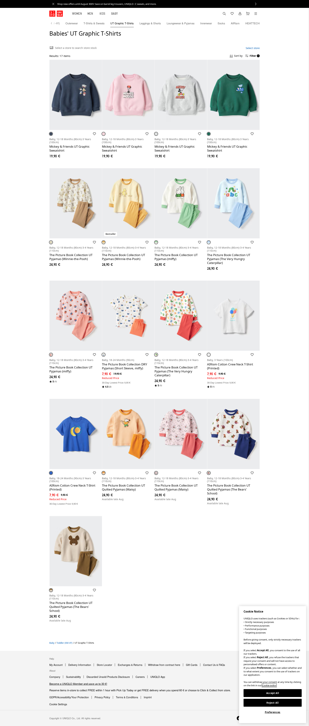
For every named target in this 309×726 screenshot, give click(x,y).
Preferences (272, 712)
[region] (272, 664)
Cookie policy (269, 685)
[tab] (77, 14)
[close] (53, 4)
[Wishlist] (232, 14)
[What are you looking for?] (224, 14)
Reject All (272, 702)
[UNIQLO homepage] (56, 14)
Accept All (272, 693)
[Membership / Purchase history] (240, 14)
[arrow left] (53, 23)
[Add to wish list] (94, 134)
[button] (75, 95)
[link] (158, 4)
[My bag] (248, 14)
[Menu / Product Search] (256, 14)
